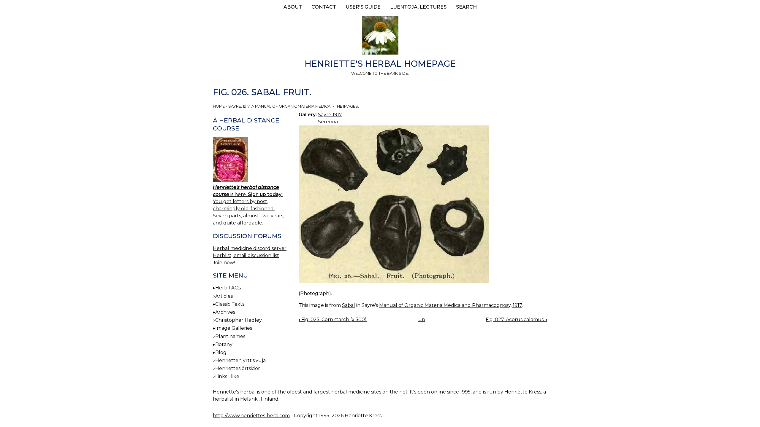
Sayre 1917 (330, 114)
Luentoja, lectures (418, 7)
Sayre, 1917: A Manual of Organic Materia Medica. (279, 106)
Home (219, 106)
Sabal (348, 305)
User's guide (363, 7)
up (421, 319)
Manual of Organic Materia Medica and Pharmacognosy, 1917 (450, 305)
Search (466, 7)
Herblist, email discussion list (246, 255)
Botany (223, 344)
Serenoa (328, 122)
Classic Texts (229, 304)
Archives (225, 312)
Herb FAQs (228, 288)
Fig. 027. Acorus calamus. (516, 319)
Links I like (227, 376)
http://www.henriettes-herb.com (251, 415)
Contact (323, 7)
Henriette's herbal (234, 392)
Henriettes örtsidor (237, 368)
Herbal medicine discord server (249, 248)
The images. (347, 106)
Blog (221, 352)
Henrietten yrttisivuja (240, 360)
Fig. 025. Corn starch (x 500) (333, 319)
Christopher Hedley (238, 320)
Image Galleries (233, 328)
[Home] (380, 36)
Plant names (230, 336)
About (293, 7)
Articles (224, 296)
